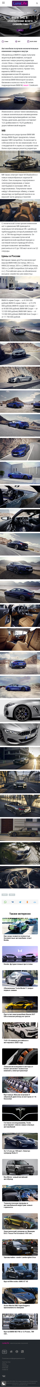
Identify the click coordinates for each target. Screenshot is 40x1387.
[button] (3, 1383)
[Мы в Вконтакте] (3, 1375)
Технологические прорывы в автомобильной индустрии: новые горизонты (18, 1205)
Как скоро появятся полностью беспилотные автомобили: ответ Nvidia (18, 938)
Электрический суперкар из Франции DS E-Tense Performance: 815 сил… (19, 1232)
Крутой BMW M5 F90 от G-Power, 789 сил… (19, 1333)
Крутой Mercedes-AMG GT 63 (16, 1281)
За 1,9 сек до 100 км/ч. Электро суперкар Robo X (17, 1152)
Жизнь (4, 1364)
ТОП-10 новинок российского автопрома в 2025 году (16, 1041)
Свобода (5, 1366)
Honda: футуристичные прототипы (18, 964)
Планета (5, 1369)
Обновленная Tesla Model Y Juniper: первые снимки (19, 989)
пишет (26, 85)
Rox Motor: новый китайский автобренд (15, 1178)
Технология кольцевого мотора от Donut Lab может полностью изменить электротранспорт (18, 1069)
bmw (5, 894)
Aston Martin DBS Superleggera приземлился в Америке (17, 1307)
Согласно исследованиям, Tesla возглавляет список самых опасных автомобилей (19, 1125)
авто (20, 30)
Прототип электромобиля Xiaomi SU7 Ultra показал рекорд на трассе (19, 1015)
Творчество (6, 1362)
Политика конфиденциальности (13, 1358)
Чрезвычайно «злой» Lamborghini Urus (20, 1257)
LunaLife (5, 1343)
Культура (5, 1368)
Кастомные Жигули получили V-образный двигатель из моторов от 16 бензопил (20, 1097)
